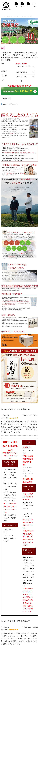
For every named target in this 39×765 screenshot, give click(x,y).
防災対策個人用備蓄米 (28, 16)
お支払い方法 (9, 535)
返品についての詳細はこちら (10, 104)
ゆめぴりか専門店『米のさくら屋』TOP (11, 16)
